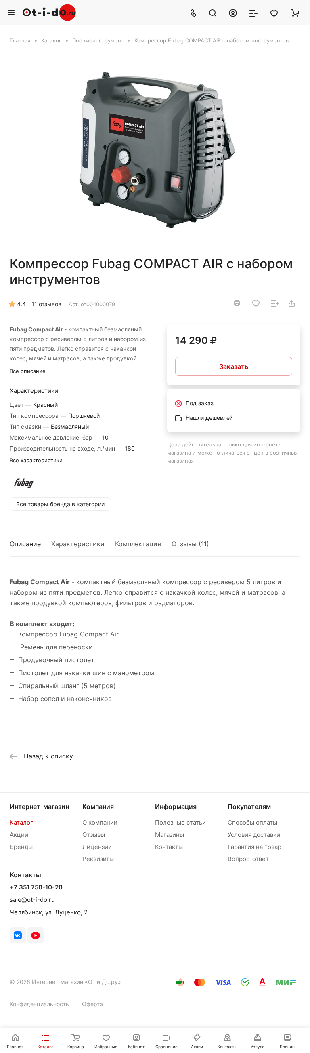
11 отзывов (46, 304)
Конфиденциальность (39, 1003)
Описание (25, 544)
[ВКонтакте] (18, 935)
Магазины (169, 834)
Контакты (169, 847)
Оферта (92, 1003)
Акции (19, 834)
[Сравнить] (274, 303)
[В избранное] (255, 303)
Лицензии (97, 847)
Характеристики (78, 544)
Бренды (21, 847)
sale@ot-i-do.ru (32, 899)
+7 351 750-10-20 (36, 887)
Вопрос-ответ (248, 859)
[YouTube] (35, 935)
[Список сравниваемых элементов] (253, 12)
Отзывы (93, 834)
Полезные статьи (180, 822)
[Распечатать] (236, 303)
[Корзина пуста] (295, 12)
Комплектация (138, 544)
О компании (99, 822)
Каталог (21, 822)
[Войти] (233, 12)
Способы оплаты (252, 822)
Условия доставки (254, 834)
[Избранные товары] (274, 12)
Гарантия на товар (254, 847)
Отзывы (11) (190, 544)
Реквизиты (98, 859)
